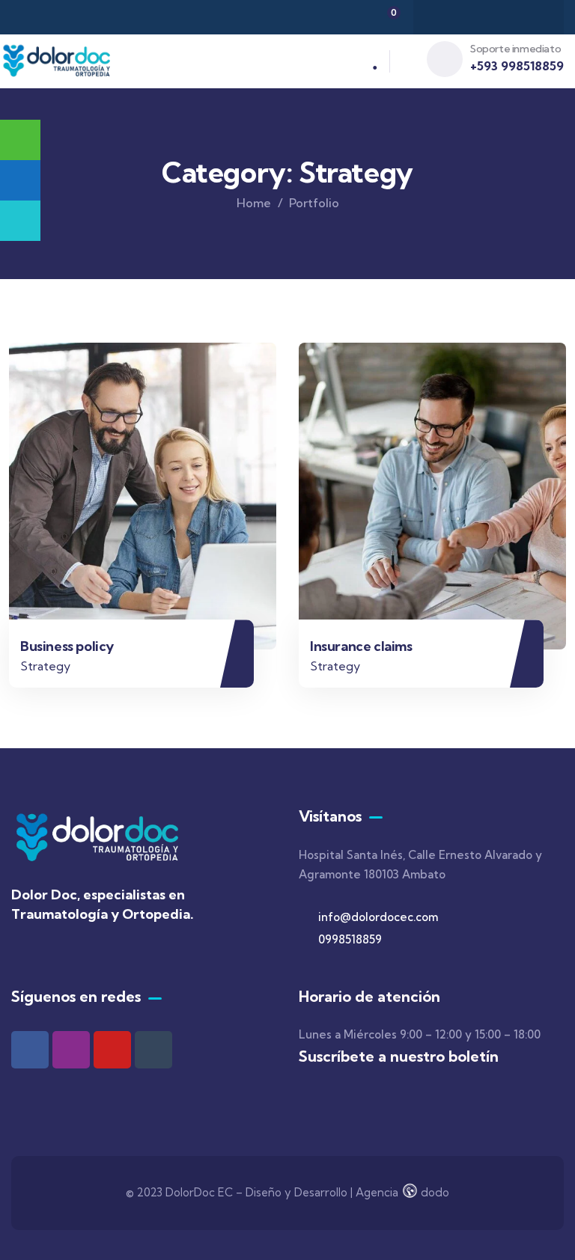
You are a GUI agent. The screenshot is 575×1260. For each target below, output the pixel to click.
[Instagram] (503, 17)
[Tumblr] (153, 1049)
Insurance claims (361, 646)
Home (254, 202)
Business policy (67, 646)
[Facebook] (444, 17)
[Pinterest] (532, 17)
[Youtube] (112, 1049)
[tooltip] (20, 180)
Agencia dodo (402, 1192)
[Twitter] (474, 17)
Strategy (45, 665)
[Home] (57, 61)
